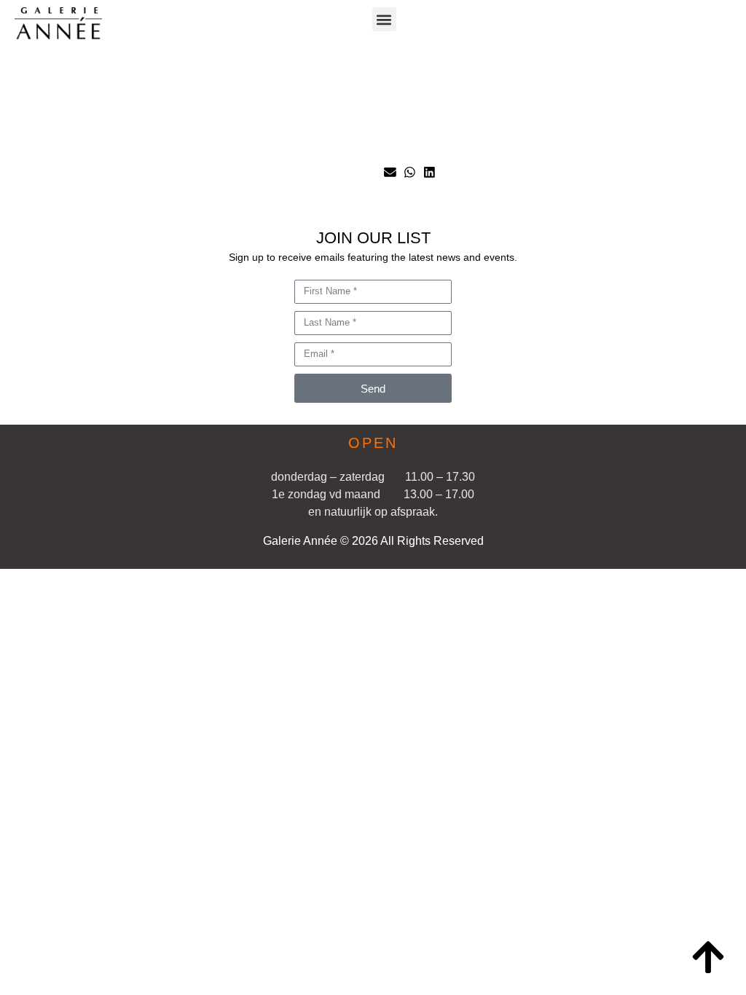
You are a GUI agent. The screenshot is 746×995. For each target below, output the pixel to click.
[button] (384, 19)
